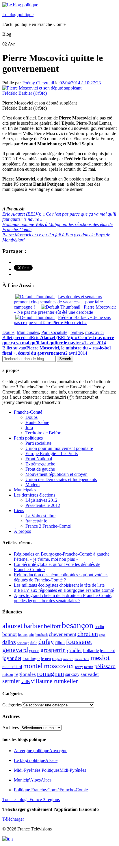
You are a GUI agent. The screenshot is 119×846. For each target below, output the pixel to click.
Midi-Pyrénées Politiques (50, 770)
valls (25, 681)
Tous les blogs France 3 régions (31, 799)
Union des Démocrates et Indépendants (61, 479)
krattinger (31, 658)
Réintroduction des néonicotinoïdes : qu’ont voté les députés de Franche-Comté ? (61, 577)
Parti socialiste (54, 332)
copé (102, 634)
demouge (23, 643)
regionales (25, 674)
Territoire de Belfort (43, 432)
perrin (88, 667)
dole (33, 642)
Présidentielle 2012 (42, 505)
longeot (57, 659)
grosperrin (53, 650)
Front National (38, 458)
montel (33, 666)
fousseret (79, 641)
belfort (52, 626)
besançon (78, 625)
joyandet (11, 658)
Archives (10, 727)
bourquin (26, 634)
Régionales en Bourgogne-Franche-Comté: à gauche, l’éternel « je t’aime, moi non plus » (62, 557)
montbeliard (12, 666)
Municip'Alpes (32, 779)
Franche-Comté (28, 412)
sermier (11, 681)
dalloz (9, 642)
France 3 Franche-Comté (48, 526)
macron (68, 659)
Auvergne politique (40, 750)
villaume (41, 681)
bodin (99, 627)
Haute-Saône (37, 422)
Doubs (8, 332)
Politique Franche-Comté (51, 789)
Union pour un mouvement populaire (59, 448)
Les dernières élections (34, 495)
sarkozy (72, 674)
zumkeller (65, 681)
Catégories (12, 704)
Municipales (28, 332)
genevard (15, 649)
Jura (29, 427)
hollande (91, 650)
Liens (19, 510)
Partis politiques (28, 438)
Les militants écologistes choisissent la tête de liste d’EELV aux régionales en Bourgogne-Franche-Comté (64, 588)
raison (7, 674)
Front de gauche (40, 469)
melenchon (82, 659)
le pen (46, 659)
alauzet (12, 626)
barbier (76, 332)
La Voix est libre (40, 515)
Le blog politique (18, 14)
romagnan (50, 673)
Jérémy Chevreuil (38, 82)
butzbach (42, 635)
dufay (46, 641)
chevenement (62, 634)
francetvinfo (36, 520)
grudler (74, 650)
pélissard (105, 666)
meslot (100, 657)
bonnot (9, 634)
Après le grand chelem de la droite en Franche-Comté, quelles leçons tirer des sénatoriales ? (63, 598)
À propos (22, 531)
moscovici (94, 332)
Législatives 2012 (41, 500)
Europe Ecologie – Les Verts (51, 453)
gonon (34, 651)
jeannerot (107, 650)
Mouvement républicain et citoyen (56, 474)
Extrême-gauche (40, 463)
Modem (32, 484)
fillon (60, 642)
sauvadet (90, 674)
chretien (87, 633)
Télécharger (13, 819)
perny (79, 667)
